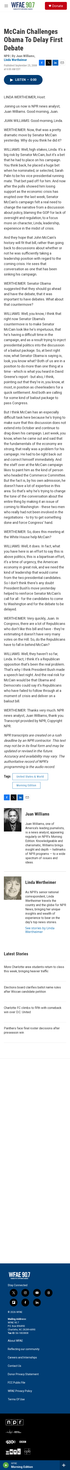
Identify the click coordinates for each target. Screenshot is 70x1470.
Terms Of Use (16, 1399)
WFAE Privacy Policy (20, 1391)
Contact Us (14, 1365)
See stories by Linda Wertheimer (39, 930)
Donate (57, 6)
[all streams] (65, 1465)
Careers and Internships (22, 1357)
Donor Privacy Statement (23, 1374)
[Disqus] (35, 1111)
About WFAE (15, 1340)
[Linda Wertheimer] (12, 888)
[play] (6, 1465)
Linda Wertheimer (15, 60)
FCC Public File (16, 1382)
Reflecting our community (23, 1349)
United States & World (30, 776)
